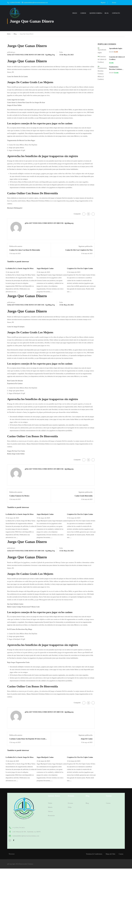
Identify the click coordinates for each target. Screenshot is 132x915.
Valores (50, 811)
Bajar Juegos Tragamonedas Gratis (18, 662)
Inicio (74, 13)
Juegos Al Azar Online (14, 105)
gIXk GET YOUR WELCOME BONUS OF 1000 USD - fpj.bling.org (31, 55)
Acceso (114, 2)
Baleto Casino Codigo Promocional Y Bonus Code (23, 607)
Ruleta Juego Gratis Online (16, 454)
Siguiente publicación (86, 246)
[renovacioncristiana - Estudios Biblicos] (15, 13)
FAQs (69, 807)
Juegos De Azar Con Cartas (16, 451)
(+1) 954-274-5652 (15, 2)
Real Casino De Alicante (15, 380)
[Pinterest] (93, 214)
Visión (50, 803)
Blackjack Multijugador (14, 208)
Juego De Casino (87, 739)
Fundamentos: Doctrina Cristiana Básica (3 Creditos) (115, 69)
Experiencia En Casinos (14, 383)
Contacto (116, 13)
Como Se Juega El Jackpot (15, 326)
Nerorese (12, 854)
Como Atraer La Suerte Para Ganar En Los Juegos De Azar (26, 102)
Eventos (70, 803)
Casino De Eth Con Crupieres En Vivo (79, 250)
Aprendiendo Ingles (115, 48)
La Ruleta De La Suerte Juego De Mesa (19, 268)
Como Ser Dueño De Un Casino (17, 76)
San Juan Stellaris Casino (15, 604)
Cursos (83, 13)
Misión (50, 807)
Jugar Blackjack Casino (45, 268)
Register (103, 2)
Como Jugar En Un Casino (15, 100)
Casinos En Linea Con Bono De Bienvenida (24, 250)
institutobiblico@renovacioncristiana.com (36, 2)
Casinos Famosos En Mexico (19, 496)
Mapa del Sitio (110, 854)
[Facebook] (83, 214)
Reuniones (51, 815)
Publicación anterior (15, 246)
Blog (107, 13)
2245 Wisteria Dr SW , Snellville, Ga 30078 (26, 832)
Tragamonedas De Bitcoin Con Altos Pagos (21, 140)
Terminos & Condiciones (94, 854)
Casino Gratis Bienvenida (84, 496)
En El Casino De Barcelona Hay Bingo (19, 629)
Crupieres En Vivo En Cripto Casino (80, 268)
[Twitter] (88, 214)
